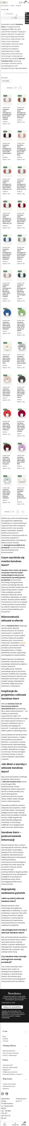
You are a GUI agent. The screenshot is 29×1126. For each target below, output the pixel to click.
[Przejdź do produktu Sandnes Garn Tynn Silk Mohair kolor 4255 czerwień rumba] (21, 413)
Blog (4, 1036)
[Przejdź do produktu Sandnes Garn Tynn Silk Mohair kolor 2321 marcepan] (7, 379)
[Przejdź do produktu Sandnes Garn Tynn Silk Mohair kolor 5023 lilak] (21, 447)
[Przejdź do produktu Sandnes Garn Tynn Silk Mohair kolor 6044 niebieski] (7, 312)
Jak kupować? (8, 1065)
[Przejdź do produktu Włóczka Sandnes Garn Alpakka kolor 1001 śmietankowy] (21, 480)
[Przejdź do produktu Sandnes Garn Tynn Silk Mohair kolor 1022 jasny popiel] (21, 346)
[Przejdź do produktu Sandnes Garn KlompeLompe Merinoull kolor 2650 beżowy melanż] (7, 99)
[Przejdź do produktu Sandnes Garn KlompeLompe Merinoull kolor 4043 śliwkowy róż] (7, 205)
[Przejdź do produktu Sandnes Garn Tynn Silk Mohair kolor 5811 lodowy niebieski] (7, 480)
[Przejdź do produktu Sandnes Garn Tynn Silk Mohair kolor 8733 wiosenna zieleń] (21, 312)
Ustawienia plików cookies (12, 1074)
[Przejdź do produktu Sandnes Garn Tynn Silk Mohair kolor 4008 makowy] (7, 413)
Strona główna (5, 5)
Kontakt (5, 1039)
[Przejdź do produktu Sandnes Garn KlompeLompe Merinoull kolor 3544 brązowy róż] (7, 171)
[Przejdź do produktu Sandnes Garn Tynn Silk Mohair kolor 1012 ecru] (7, 346)
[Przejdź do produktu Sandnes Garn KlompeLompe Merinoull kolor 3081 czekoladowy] (7, 135)
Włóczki (12, 5)
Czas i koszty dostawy (11, 1053)
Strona (9, 88)
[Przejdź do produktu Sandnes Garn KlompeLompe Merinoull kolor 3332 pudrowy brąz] (21, 135)
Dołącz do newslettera (12, 1007)
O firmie (5, 1041)
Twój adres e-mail (8, 1002)
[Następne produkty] (18, 512)
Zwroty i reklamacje (10, 1055)
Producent (18, 5)
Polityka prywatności (10, 1072)
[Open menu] (20, 2)
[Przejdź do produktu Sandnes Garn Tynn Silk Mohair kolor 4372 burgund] (7, 447)
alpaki (22, 643)
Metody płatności (9, 1051)
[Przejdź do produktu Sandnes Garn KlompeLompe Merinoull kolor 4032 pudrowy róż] (21, 171)
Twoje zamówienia (9, 1084)
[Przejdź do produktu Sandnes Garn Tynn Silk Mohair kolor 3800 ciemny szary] (21, 379)
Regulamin (5, 1013)
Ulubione (6, 1089)
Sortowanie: (4, 78)
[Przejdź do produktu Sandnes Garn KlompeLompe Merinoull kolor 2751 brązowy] (21, 99)
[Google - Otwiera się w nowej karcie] (6, 1094)
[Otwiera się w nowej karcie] (2, 1094)
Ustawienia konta (9, 1086)
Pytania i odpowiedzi (10, 1067)
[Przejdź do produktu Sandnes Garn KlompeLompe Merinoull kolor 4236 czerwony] (21, 205)
